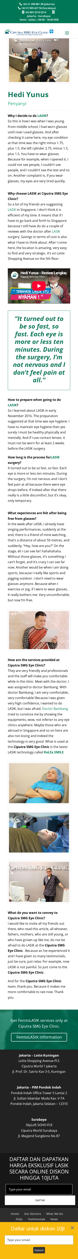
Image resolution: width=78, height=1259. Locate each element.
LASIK (41, 116)
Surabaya (39, 1119)
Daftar (40, 1200)
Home (15, 1214)
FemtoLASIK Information (39, 1037)
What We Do (54, 1214)
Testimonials (36, 1219)
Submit (39, 1250)
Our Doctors (32, 1214)
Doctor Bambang (55, 708)
